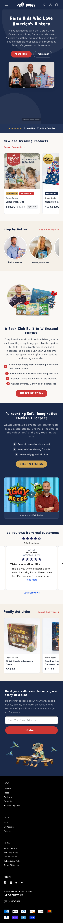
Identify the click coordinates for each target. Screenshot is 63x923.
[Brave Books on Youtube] (22, 883)
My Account (9, 827)
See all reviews (32, 592)
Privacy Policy (10, 848)
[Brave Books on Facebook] (11, 883)
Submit (31, 730)
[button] (44, 4)
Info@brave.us (13, 895)
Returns (7, 831)
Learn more (43, 54)
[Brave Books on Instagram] (5, 883)
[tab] (26, 119)
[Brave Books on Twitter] (16, 883)
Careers (7, 789)
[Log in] (50, 4)
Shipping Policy (11, 852)
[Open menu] (6, 4)
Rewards (8, 801)
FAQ (6, 823)
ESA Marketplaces (12, 806)
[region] (31, 66)
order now (21, 54)
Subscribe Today (31, 393)
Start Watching (31, 464)
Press (6, 793)
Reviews (8, 797)
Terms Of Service (11, 865)
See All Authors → (49, 229)
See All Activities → (48, 612)
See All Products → (14, 147)
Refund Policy (10, 857)
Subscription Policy (12, 861)
